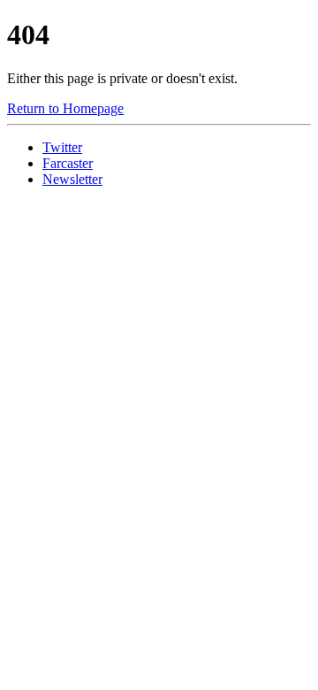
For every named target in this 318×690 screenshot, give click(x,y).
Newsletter (72, 179)
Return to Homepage (65, 108)
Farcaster (67, 163)
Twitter (62, 147)
